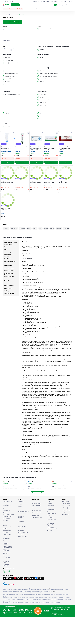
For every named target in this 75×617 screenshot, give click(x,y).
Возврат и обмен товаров (7, 535)
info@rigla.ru (61, 614)
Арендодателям (35, 1)
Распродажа (12, 8)
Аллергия (59, 8)
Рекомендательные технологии (23, 533)
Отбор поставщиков (50, 516)
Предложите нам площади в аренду (51, 512)
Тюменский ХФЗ (47, 186)
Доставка (5, 508)
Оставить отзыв (22, 513)
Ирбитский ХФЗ (62, 151)
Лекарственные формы (12, 14)
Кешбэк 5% (19, 8)
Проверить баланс (37, 510)
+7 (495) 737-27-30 (9, 607)
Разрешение (6, 523)
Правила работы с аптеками (22, 537)
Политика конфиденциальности (8, 513)
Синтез (2, 186)
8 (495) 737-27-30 (51, 591)
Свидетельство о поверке (22, 527)
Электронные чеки (37, 517)
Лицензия (5, 520)
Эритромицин (28, 258)
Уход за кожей (67, 8)
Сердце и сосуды (50, 8)
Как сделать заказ (7, 501)
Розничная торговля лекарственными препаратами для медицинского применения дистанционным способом (7, 548)
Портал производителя (51, 508)
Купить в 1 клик (51, 162)
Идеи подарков (6, 29)
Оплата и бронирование (6, 505)
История (20, 504)
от (4, 48)
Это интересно (6, 510)
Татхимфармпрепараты (6, 151)
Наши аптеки (63, 1)
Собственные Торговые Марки (51, 524)
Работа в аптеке (66, 505)
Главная (4, 14)
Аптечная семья (36, 503)
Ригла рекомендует (29, 8)
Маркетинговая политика (7, 531)
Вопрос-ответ (35, 515)
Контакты (20, 509)
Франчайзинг (50, 505)
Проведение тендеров (50, 502)
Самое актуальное (7, 35)
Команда (20, 506)
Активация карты (36, 505)
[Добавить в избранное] (14, 133)
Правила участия (36, 508)
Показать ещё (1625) (37, 493)
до (13, 48)
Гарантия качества (22, 524)
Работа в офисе (66, 508)
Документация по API (51, 520)
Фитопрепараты (7, 40)
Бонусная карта (54, 1)
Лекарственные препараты (10, 37)
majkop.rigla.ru (48, 588)
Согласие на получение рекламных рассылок (6, 563)
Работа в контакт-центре (66, 511)
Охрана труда (65, 514)
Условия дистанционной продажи (7, 527)
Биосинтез (17, 151)
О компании (21, 501)
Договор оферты (7, 538)
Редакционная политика (21, 517)
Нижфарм (17, 186)
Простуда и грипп (40, 8)
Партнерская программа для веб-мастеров (52, 529)
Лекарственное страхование (22, 521)
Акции (5, 8)
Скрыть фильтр (13, 22)
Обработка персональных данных (6, 557)
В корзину (8, 162)
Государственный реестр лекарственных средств (34, 466)
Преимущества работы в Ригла (66, 502)
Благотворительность (23, 511)
